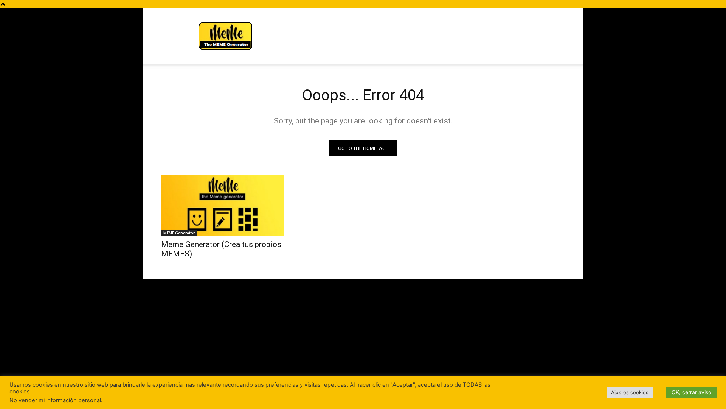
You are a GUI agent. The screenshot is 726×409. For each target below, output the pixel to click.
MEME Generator (179, 233)
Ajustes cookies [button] (629, 392)
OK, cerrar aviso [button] (691, 392)
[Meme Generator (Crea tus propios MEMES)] (222, 205)
